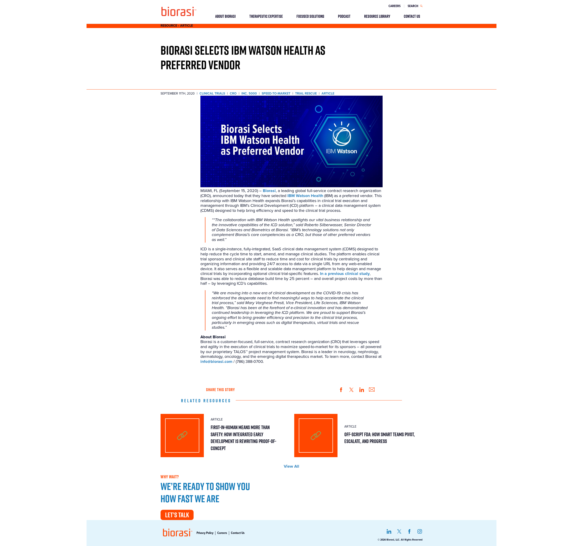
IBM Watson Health (305, 195)
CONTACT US (412, 16)
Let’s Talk (177, 515)
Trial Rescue (306, 93)
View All (291, 466)
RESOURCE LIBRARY (377, 16)
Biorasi (269, 190)
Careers (395, 6)
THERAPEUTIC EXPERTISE (266, 16)
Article (328, 93)
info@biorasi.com (216, 361)
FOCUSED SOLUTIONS (310, 16)
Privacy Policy (205, 533)
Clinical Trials (212, 93)
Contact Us (238, 533)
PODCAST (344, 16)
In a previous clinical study (345, 273)
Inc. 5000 (249, 93)
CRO (233, 93)
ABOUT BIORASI (225, 16)
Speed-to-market (276, 93)
